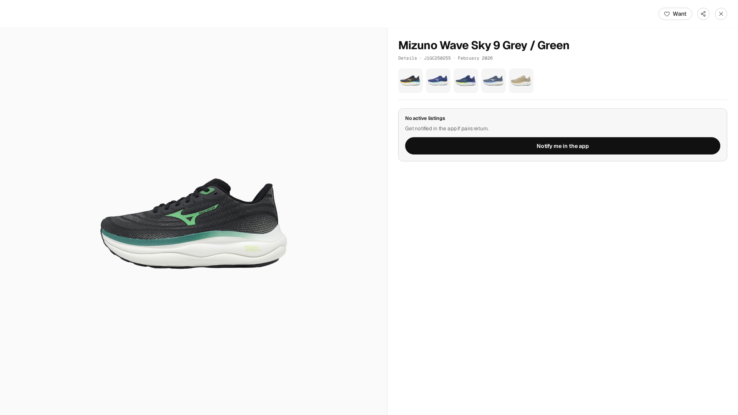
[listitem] (410, 80)
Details (407, 58)
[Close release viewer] (721, 14)
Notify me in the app (563, 146)
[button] (193, 221)
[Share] (703, 14)
